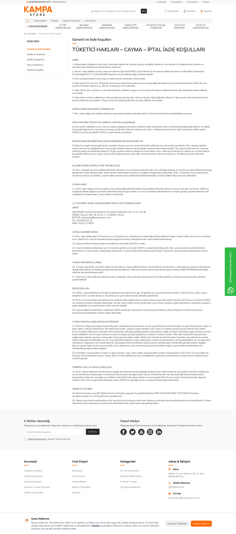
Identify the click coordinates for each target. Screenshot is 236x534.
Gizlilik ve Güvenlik (36, 54)
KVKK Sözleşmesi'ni (37, 439)
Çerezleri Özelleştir (177, 523)
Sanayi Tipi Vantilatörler (130, 26)
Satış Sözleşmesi (35, 64)
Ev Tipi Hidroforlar (62, 26)
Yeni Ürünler (90, 20)
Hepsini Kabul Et (201, 523)
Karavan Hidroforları (107, 26)
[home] (27, 20)
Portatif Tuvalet (128, 481)
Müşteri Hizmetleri (71, 20)
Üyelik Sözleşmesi (35, 59)
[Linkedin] (159, 432)
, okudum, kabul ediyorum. (49, 439)
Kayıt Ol (92, 431)
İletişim (206, 2)
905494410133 (176, 487)
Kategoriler (192, 2)
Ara (144, 11)
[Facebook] (123, 432)
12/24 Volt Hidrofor (179, 26)
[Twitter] (132, 432)
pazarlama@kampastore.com (184, 497)
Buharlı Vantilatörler (84, 26)
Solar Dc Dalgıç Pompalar (156, 26)
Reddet (96, 525)
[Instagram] (150, 432)
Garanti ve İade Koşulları (39, 49)
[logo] (38, 11)
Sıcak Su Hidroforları (201, 26)
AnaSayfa (161, 2)
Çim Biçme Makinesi (130, 487)
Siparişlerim (176, 2)
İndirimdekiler (40, 20)
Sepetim (76, 492)
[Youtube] (141, 432)
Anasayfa (31, 33)
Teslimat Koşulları (35, 70)
